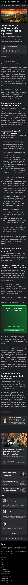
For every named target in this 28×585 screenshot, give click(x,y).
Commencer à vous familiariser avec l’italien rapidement (13, 63)
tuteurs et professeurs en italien (11, 259)
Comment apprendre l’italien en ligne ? (9, 59)
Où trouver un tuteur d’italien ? (8, 61)
